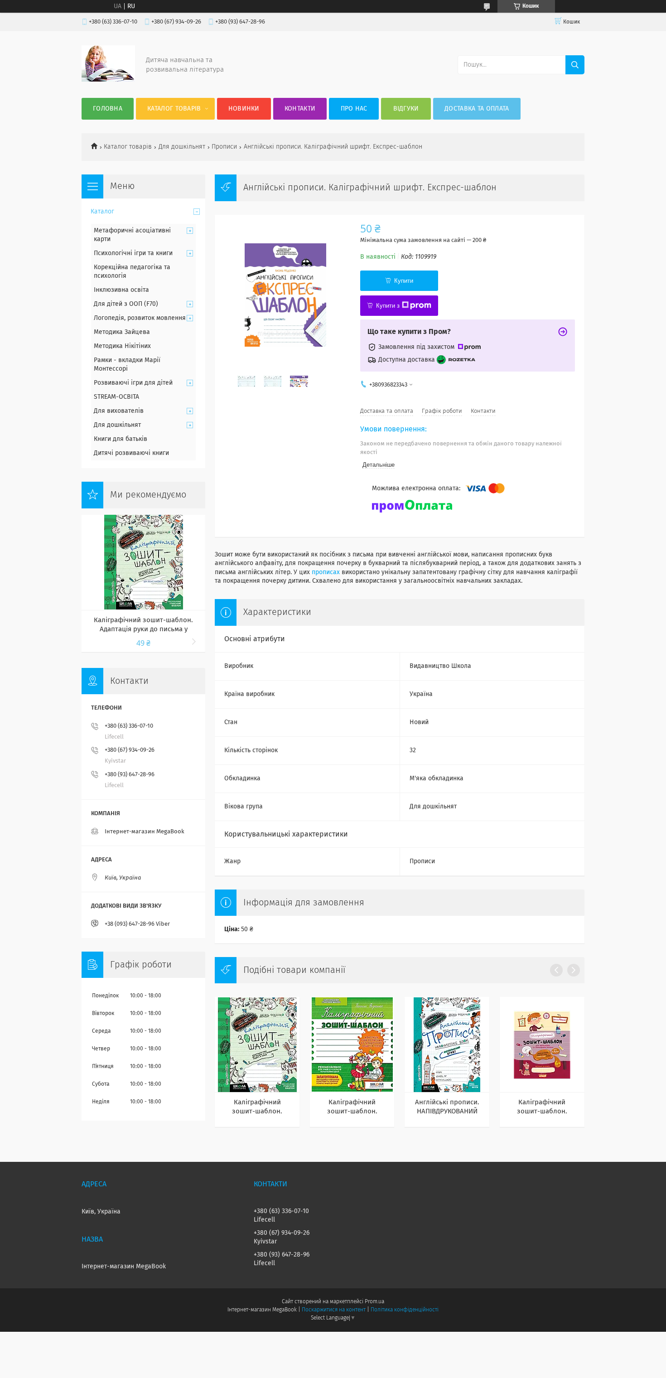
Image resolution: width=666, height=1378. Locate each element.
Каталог (102, 211)
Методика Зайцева (122, 332)
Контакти (300, 109)
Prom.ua (374, 1302)
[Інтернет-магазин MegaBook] (108, 80)
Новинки (244, 109)
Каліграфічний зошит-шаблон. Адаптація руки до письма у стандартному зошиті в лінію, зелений (257, 1107)
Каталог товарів (174, 109)
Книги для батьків (120, 439)
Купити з (388, 305)
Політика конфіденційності (405, 1310)
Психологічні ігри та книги (133, 253)
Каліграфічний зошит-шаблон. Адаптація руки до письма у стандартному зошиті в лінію (352, 1107)
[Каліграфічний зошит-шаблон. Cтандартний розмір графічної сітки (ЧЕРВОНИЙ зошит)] (542, 1044)
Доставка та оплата (476, 109)
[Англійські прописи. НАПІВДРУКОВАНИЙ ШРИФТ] (447, 1044)
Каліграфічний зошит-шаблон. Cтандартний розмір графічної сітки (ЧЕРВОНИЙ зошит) (541, 1107)
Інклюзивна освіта (121, 290)
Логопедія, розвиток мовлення (140, 318)
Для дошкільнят (182, 147)
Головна (107, 109)
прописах (326, 572)
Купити (403, 280)
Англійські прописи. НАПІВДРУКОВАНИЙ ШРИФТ (447, 1107)
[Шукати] (574, 64)
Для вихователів (119, 411)
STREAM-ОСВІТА (116, 397)
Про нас (354, 109)
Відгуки (406, 109)
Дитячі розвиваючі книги (131, 453)
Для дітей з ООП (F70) (126, 304)
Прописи (224, 147)
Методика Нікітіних (122, 346)
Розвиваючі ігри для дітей (133, 383)
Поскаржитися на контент (334, 1310)
